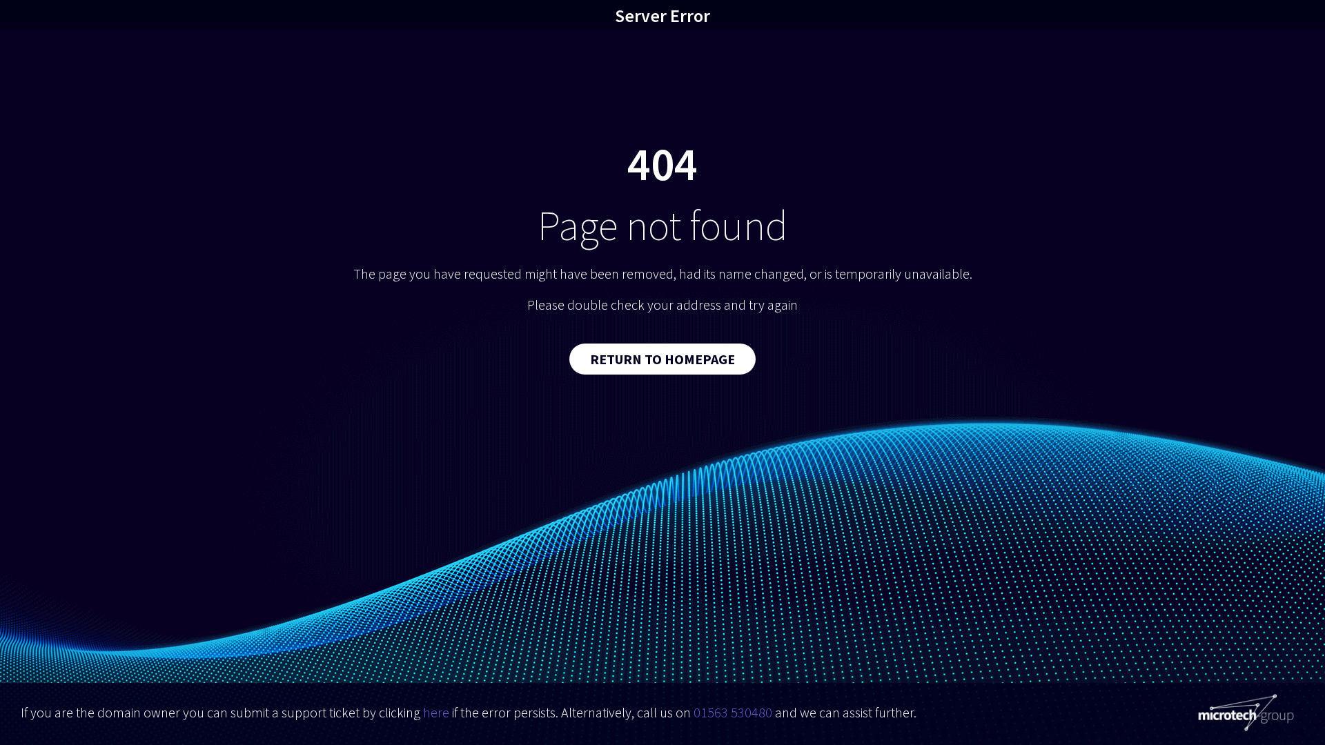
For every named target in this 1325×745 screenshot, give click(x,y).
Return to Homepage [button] (662, 359)
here (436, 712)
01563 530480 (733, 712)
